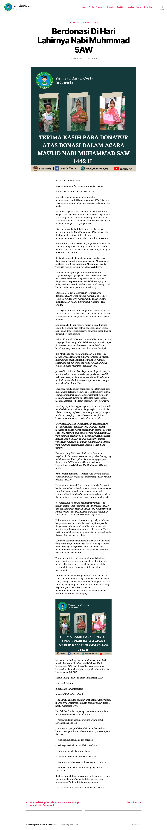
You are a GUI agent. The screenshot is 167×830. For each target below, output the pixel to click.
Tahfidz (120, 7)
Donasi (109, 7)
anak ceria (78, 58)
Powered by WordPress (69, 825)
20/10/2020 (92, 58)
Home (84, 7)
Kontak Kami (148, 7)
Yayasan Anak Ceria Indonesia (44, 825)
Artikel (138, 7)
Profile (91, 7)
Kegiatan (130, 7)
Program (99, 7)
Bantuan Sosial (74, 23)
